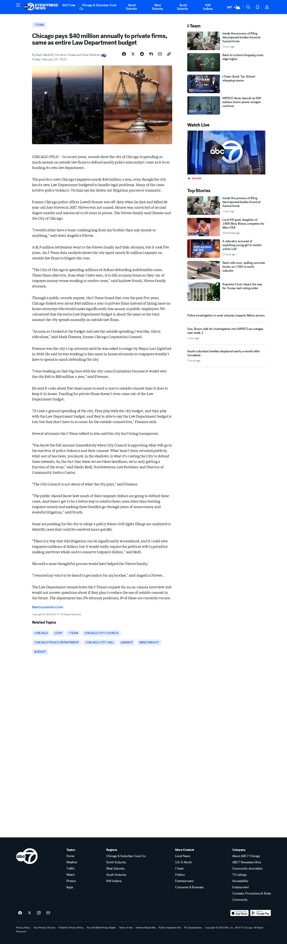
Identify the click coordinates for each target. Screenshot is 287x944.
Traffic (70, 868)
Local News (182, 856)
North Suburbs (131, 7)
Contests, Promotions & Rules (251, 893)
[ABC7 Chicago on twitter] (29, 913)
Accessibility (240, 881)
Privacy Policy (23, 927)
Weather (71, 862)
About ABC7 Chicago (246, 856)
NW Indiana (208, 7)
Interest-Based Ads (146, 927)
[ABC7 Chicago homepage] (41, 7)
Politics (179, 874)
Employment (240, 887)
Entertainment (184, 881)
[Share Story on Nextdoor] (151, 54)
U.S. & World (183, 862)
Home (70, 856)
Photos (71, 881)
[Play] (226, 152)
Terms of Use (126, 927)
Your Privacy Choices (44, 927)
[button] (18, 5)
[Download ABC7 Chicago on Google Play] (260, 913)
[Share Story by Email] (160, 54)
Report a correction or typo (47, 607)
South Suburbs (182, 7)
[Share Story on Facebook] (124, 54)
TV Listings (239, 874)
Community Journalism (247, 868)
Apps (69, 887)
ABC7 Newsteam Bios (246, 862)
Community (240, 899)
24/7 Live (68, 5)
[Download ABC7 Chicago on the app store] (239, 913)
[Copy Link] (169, 54)
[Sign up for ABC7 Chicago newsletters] (48, 913)
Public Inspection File (170, 927)
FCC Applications (193, 927)
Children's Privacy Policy (71, 927)
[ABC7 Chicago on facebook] (20, 913)
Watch (70, 874)
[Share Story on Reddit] (142, 54)
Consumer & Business (189, 887)
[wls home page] (26, 856)
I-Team (179, 868)
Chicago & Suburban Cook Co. (98, 7)
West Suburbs (157, 7)
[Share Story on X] (133, 54)
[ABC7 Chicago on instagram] (39, 913)
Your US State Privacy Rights (101, 927)
